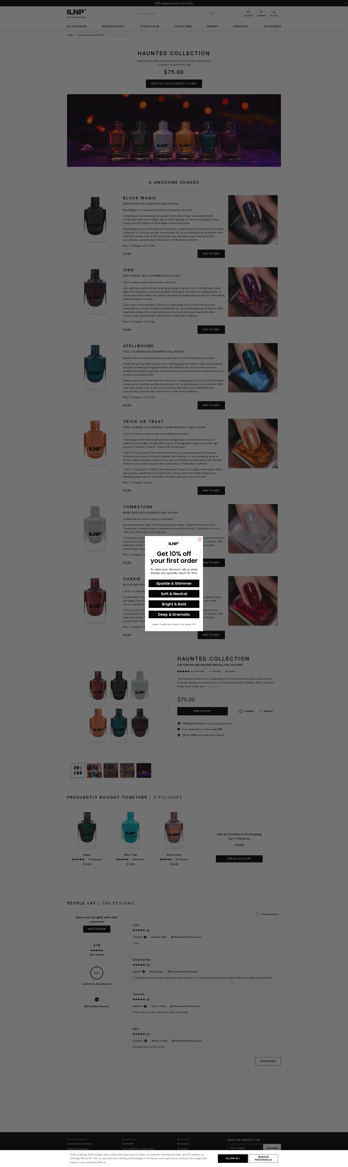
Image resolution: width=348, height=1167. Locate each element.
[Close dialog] (200, 539)
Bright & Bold (174, 603)
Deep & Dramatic (174, 614)
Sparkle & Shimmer (174, 583)
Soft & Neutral (174, 593)
